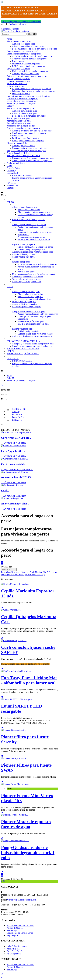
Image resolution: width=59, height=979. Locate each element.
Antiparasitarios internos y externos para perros (27, 76)
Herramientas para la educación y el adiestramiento (28, 96)
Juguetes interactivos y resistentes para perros (31, 88)
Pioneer (17, 414)
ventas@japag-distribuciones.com (21, 900)
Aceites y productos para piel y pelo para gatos (32, 131)
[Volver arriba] (2, 974)
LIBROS (11, 351)
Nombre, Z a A (42, 572)
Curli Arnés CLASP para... (16, 437)
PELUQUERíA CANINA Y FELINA (23, 155)
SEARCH (32, 34)
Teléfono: (5, 905)
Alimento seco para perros (23, 44)
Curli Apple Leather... (13, 451)
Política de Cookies (15, 928)
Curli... (5, 490)
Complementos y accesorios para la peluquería (32, 160)
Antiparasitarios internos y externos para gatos (26, 150)
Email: (4, 900)
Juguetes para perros (15, 86)
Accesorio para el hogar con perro (21, 103)
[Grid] (2, 562)
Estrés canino (18, 61)
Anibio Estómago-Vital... (15, 503)
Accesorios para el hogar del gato (21, 126)
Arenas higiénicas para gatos (19, 121)
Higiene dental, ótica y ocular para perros (30, 71)
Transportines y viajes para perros (21, 101)
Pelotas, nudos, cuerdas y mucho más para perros (33, 91)
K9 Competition (14, 954)
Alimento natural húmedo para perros (28, 46)
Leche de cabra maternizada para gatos (29, 116)
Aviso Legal (12, 930)
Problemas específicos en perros (26, 63)
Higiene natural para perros (18, 68)
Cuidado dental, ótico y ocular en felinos (29, 148)
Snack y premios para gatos (18, 118)
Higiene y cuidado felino (17, 143)
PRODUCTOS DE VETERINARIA (23, 348)
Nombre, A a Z (9, 569)
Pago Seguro (12, 935)
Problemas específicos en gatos (25, 138)
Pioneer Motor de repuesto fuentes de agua (26, 824)
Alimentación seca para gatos (24, 113)
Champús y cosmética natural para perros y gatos (33, 158)
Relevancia (16, 572)
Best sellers (6, 572)
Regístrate (13, 24)
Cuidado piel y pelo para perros (25, 73)
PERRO (10, 202)
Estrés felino (17, 135)
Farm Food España (15, 951)
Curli (15, 411)
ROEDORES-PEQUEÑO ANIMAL (23, 353)
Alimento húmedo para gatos (24, 111)
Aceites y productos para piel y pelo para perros (32, 56)
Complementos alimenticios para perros (24, 54)
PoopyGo (17, 417)
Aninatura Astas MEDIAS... (17, 477)
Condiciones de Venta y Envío (20, 933)
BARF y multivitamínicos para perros (28, 66)
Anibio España (13, 949)
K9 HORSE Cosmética (17, 83)
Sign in (23, 24)
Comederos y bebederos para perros (22, 98)
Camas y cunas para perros (18, 81)
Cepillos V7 (19, 409)
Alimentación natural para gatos (20, 108)
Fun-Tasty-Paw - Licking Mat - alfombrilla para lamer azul (29, 680)
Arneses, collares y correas (18, 78)
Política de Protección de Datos (20, 925)
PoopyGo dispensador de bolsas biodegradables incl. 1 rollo (27, 852)
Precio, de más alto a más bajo (32, 574)
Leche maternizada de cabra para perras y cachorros (34, 49)
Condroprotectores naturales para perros (29, 59)
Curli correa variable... (14, 464)
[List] (2, 564)
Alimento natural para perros (19, 41)
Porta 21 (17, 420)
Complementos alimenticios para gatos (23, 128)
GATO (10, 286)
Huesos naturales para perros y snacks (23, 51)
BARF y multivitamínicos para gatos (28, 140)
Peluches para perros (21, 93)
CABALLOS (13, 173)
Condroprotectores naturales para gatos (29, 133)
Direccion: (5, 895)
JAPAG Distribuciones (16, 946)
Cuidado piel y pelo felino (23, 145)
